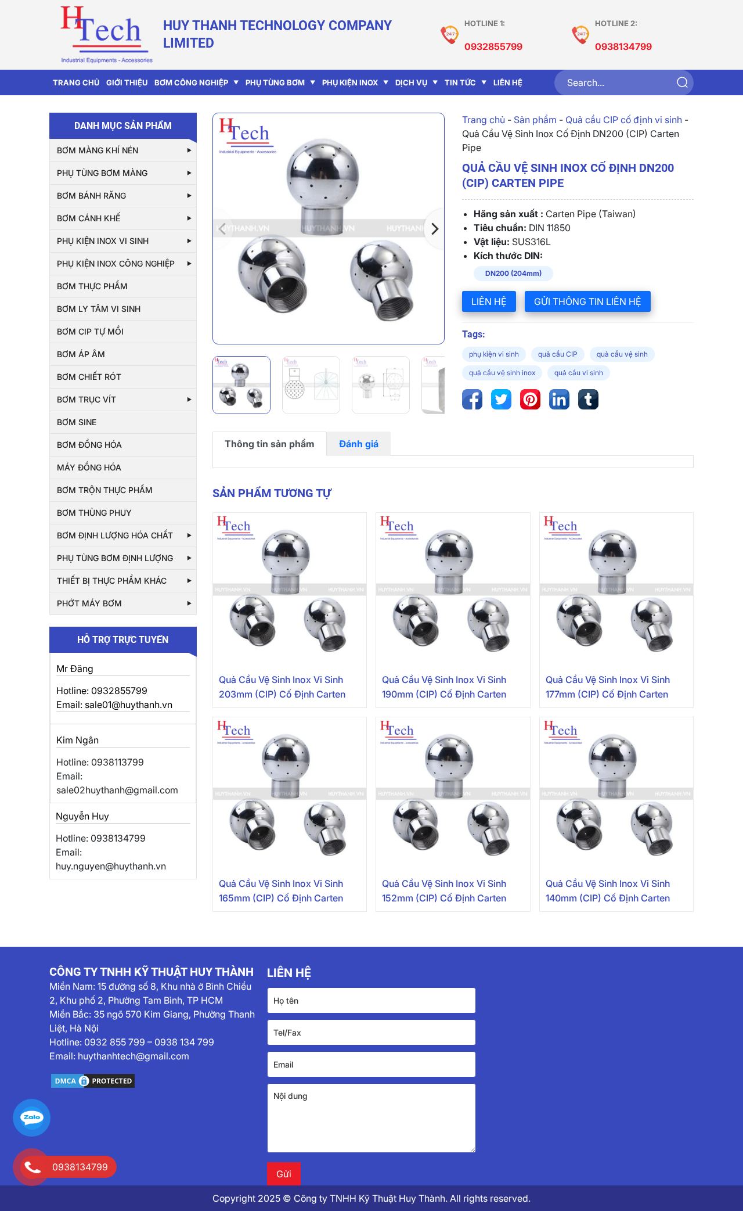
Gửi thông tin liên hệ (587, 301)
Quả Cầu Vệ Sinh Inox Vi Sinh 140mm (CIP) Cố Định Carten (608, 891)
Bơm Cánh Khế (88, 218)
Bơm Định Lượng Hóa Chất (115, 535)
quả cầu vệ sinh (622, 354)
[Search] (682, 83)
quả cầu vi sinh (578, 372)
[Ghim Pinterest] (530, 399)
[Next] (434, 229)
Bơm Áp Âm (81, 354)
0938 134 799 (184, 1042)
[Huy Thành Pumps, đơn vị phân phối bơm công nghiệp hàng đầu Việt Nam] (106, 34)
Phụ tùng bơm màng (102, 173)
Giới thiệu (126, 82)
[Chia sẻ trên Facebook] (472, 399)
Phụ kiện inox (350, 82)
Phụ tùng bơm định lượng (115, 558)
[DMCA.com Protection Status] (153, 1081)
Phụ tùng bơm (275, 82)
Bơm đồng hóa (89, 445)
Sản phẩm (535, 119)
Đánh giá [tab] (358, 444)
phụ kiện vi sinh (494, 354)
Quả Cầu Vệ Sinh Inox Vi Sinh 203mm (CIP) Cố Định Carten (282, 687)
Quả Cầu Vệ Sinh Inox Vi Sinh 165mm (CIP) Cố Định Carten (281, 891)
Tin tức (460, 82)
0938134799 (623, 46)
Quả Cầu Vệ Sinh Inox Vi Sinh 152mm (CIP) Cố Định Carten (444, 891)
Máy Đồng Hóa (89, 467)
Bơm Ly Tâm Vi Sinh (98, 309)
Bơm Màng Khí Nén (97, 150)
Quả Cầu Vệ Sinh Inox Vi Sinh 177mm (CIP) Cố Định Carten (608, 687)
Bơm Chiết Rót (89, 377)
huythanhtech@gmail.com (133, 1056)
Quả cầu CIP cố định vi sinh (623, 119)
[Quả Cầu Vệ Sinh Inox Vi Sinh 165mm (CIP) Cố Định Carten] (289, 794)
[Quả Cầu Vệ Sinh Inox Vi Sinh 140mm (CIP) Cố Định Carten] (616, 794)
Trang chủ (483, 119)
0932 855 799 (114, 1042)
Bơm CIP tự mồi (90, 331)
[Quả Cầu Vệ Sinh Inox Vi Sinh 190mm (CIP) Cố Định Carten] (452, 589)
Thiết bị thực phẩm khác (112, 580)
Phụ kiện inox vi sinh (103, 241)
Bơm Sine (76, 422)
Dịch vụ (411, 82)
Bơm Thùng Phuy (94, 513)
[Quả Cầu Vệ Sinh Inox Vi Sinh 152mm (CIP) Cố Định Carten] (452, 794)
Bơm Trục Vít (86, 399)
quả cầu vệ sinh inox (502, 372)
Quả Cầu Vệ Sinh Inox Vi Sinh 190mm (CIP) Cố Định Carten (444, 687)
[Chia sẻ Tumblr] (588, 399)
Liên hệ (507, 82)
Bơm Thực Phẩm (92, 286)
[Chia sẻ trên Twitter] (501, 399)
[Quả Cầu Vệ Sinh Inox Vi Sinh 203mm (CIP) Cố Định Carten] (289, 589)
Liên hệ (489, 301)
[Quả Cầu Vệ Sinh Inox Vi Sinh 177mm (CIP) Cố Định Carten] (616, 589)
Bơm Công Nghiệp (191, 82)
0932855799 (493, 46)
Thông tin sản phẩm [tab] (270, 444)
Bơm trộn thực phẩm (105, 490)
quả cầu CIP (558, 354)
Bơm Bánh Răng (91, 195)
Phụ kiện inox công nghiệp (116, 263)
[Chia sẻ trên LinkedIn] (559, 399)
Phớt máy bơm (89, 603)
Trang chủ (76, 82)
